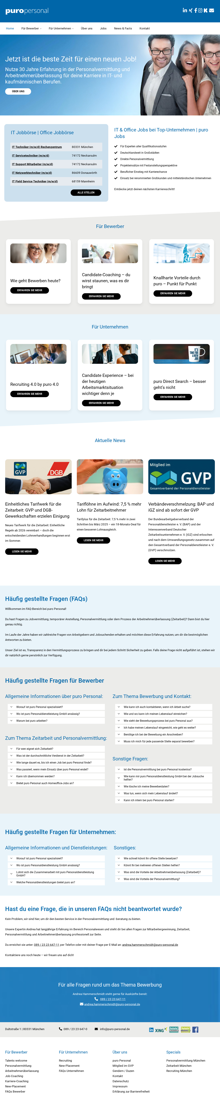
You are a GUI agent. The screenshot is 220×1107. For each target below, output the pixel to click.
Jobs (103, 28)
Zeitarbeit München (178, 1065)
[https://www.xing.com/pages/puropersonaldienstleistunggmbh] (190, 10)
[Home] (27, 11)
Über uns (86, 28)
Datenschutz (121, 1081)
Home (10, 28)
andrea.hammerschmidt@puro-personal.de (150, 944)
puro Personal (122, 1060)
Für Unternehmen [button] (60, 28)
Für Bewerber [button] (30, 28)
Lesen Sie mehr (22, 551)
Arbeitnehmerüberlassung (22, 1071)
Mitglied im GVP (123, 1065)
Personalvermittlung (18, 1065)
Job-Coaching (14, 1076)
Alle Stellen (86, 192)
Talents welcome (16, 1060)
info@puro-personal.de (115, 1029)
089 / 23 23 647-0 (75, 1029)
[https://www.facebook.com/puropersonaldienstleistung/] (195, 10)
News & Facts (123, 28)
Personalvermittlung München (185, 1060)
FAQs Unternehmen (71, 1071)
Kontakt (145, 28)
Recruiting (65, 1060)
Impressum (120, 1086)
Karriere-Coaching (17, 1081)
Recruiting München (179, 1071)
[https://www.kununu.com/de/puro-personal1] (174, 1029)
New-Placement (15, 1086)
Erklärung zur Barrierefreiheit (131, 1091)
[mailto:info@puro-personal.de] (211, 10)
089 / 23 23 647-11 (46, 944)
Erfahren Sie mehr (29, 290)
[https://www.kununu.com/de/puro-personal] (205, 10)
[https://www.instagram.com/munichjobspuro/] (200, 10)
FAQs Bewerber (15, 1091)
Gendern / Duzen (123, 1071)
